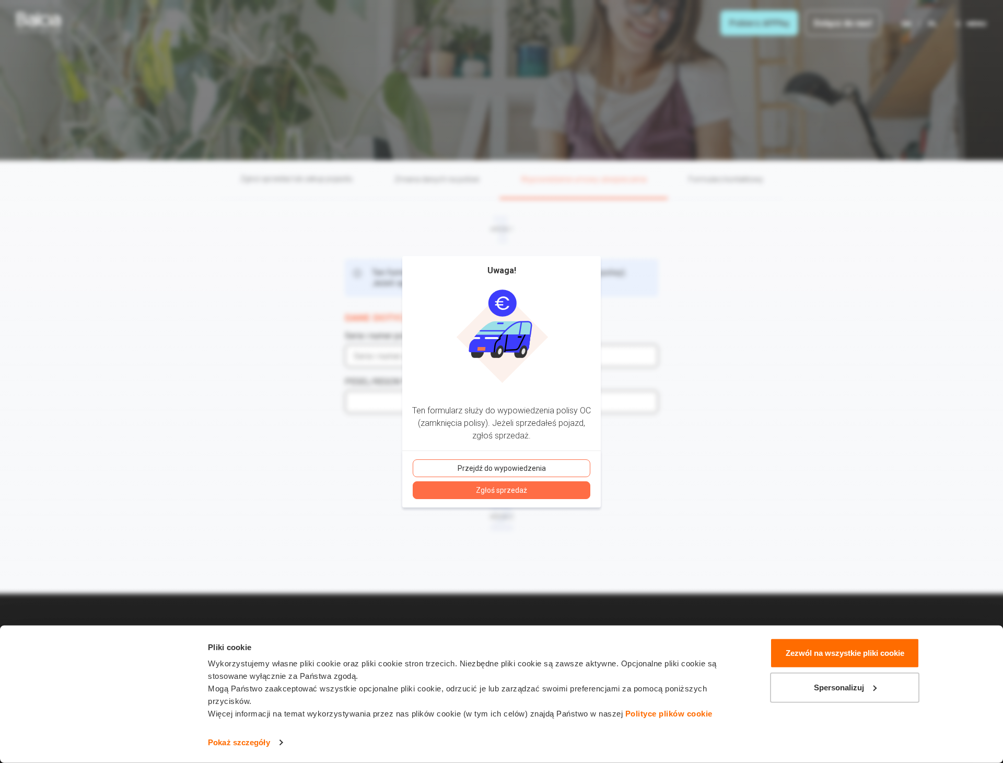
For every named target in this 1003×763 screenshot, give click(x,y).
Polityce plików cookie (669, 713)
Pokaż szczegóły (239, 742)
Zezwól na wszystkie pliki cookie (845, 653)
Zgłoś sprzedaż (501, 490)
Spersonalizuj (839, 687)
